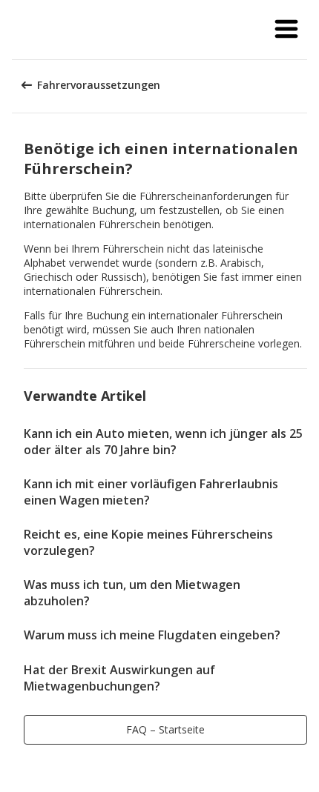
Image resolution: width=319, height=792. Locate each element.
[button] (286, 29)
